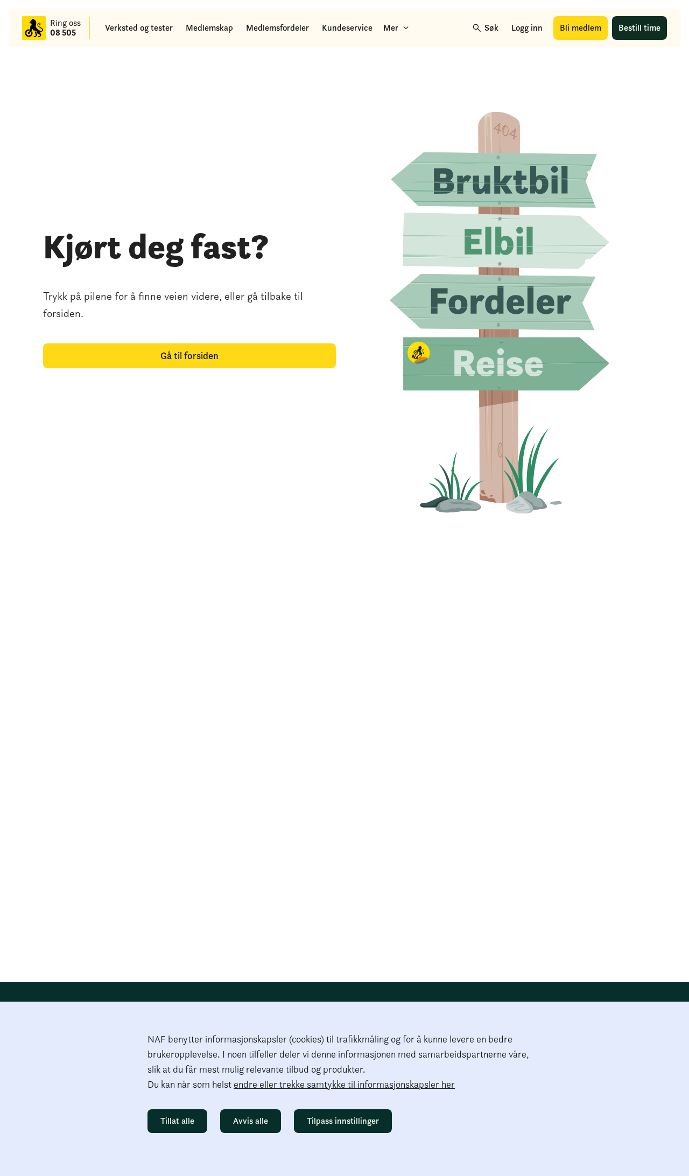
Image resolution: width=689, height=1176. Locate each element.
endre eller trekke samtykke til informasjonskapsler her (344, 1084)
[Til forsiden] (34, 28)
